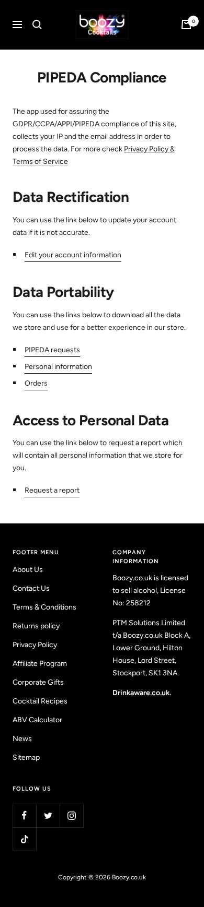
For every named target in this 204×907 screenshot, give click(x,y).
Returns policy (36, 626)
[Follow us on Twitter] (48, 815)
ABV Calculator (37, 719)
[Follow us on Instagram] (71, 815)
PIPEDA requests (52, 349)
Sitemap (26, 757)
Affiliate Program (40, 663)
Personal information (58, 366)
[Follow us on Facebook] (24, 815)
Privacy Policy (35, 644)
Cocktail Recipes (40, 701)
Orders (36, 383)
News (22, 738)
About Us (28, 569)
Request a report (52, 490)
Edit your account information (73, 254)
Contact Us (31, 588)
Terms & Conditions (44, 607)
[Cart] (186, 24)
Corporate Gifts (38, 682)
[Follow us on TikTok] (24, 839)
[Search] (37, 24)
